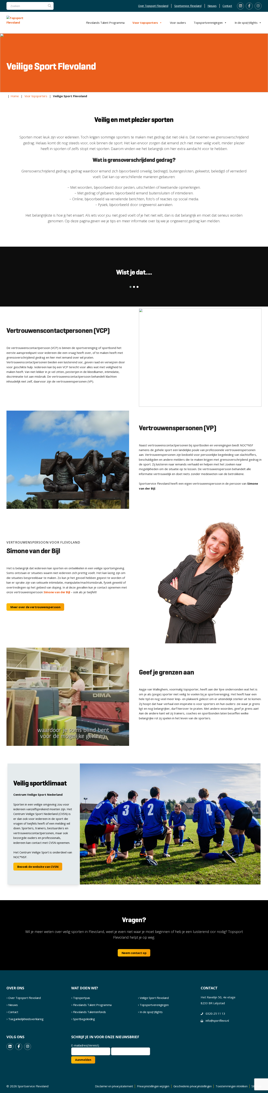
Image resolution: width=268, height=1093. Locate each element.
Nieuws (212, 6)
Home (15, 96)
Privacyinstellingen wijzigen (153, 1086)
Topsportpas (81, 998)
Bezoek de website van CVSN (37, 867)
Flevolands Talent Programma (105, 23)
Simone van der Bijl (57, 592)
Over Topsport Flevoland (153, 6)
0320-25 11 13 (215, 1013)
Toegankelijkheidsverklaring (26, 1019)
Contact (227, 6)
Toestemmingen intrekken (231, 1086)
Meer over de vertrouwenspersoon (35, 607)
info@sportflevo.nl (217, 1021)
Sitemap (257, 1086)
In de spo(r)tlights (246, 23)
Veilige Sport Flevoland (154, 998)
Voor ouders (178, 23)
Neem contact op (134, 953)
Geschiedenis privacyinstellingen (192, 1086)
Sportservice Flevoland (187, 6)
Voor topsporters (145, 23)
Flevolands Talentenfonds (89, 1012)
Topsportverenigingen (208, 23)
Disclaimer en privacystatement (114, 1086)
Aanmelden (83, 1060)
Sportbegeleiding (84, 1019)
